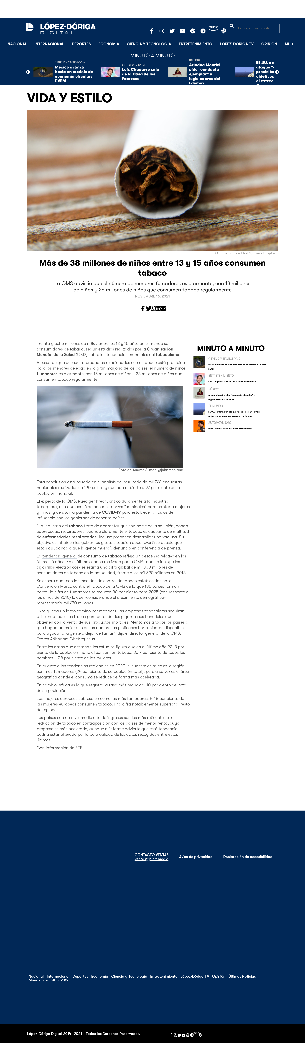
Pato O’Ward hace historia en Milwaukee (230, 428)
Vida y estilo (69, 98)
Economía (108, 44)
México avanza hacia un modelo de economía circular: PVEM (74, 74)
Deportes (81, 44)
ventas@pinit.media (151, 859)
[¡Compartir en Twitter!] (149, 308)
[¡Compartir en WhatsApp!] (153, 308)
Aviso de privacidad (196, 857)
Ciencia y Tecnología (149, 44)
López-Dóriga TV (237, 44)
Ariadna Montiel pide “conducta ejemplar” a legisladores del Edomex (204, 74)
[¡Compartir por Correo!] (163, 308)
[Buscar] (298, 44)
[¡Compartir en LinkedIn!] (157, 308)
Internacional (49, 44)
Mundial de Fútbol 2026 (49, 980)
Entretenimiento (195, 44)
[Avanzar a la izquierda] (28, 72)
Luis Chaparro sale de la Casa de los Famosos (140, 74)
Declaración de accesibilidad (247, 857)
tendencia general (59, 556)
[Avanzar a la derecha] (293, 44)
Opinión (269, 44)
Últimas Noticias (242, 976)
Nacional (17, 44)
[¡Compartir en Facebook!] (143, 308)
